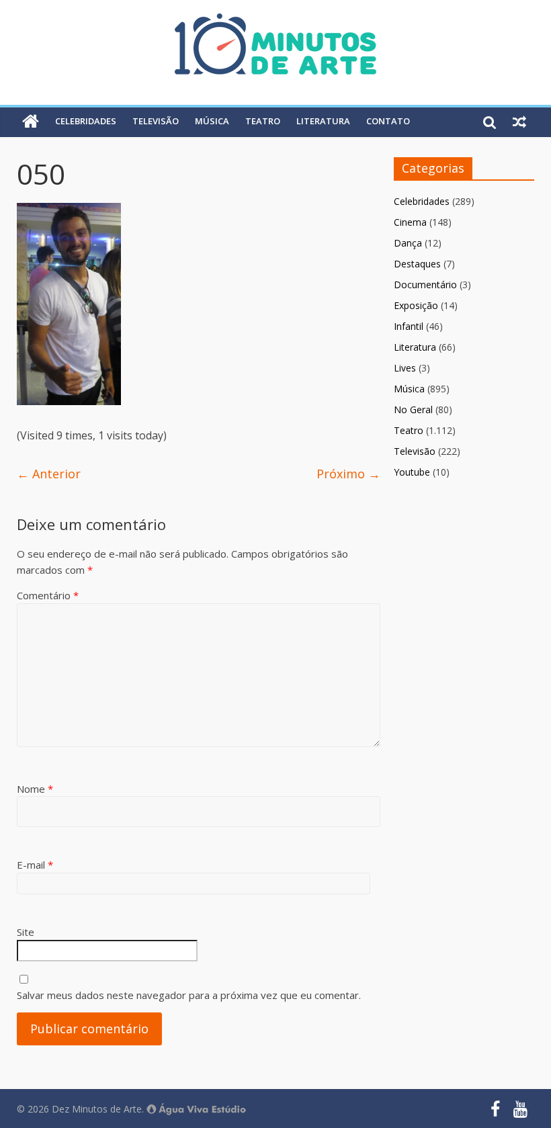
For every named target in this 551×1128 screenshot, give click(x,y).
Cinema (410, 222)
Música (212, 121)
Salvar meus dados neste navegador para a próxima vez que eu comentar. (189, 995)
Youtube (412, 472)
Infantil (408, 326)
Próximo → (348, 474)
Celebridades (85, 121)
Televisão (155, 121)
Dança (408, 242)
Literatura (323, 121)
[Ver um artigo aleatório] (519, 121)
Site (25, 932)
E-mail (35, 864)
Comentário (48, 595)
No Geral (413, 409)
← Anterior (49, 474)
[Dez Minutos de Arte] (275, 21)
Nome (35, 788)
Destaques (417, 263)
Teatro (262, 121)
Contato (388, 121)
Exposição (416, 305)
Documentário (425, 284)
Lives (405, 367)
